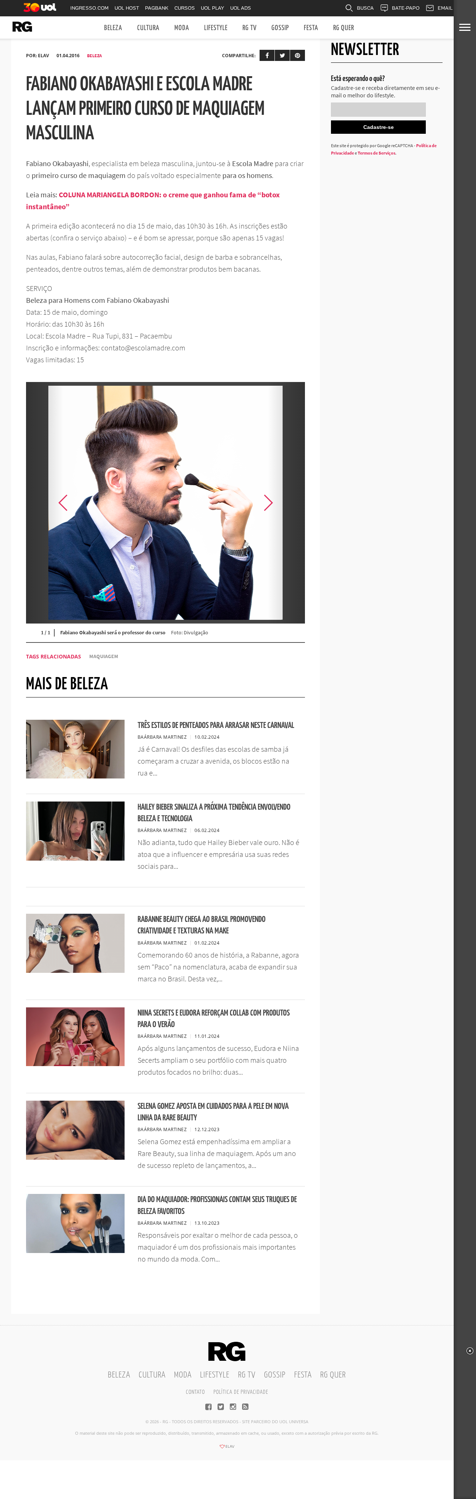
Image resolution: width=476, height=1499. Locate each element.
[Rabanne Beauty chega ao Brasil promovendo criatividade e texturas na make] (75, 971)
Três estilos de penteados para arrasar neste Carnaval (216, 725)
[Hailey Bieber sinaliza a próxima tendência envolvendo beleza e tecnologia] (75, 858)
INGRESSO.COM (89, 8)
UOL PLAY (212, 8)
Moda (181, 28)
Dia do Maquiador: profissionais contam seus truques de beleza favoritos (217, 1205)
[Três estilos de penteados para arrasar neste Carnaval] (75, 776)
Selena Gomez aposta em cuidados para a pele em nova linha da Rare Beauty (213, 1112)
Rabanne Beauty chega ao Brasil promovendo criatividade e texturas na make (202, 925)
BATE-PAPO (405, 8)
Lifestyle (216, 28)
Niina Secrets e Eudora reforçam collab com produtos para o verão (214, 1019)
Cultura (148, 28)
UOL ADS (240, 8)
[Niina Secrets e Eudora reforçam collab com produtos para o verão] (75, 1064)
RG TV (249, 28)
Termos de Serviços (376, 153)
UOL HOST (127, 8)
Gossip (280, 28)
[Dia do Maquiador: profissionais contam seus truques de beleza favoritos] (75, 1251)
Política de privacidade (240, 1392)
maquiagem (103, 656)
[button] (286, 503)
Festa (311, 28)
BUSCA (365, 8)
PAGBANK (156, 8)
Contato (195, 1392)
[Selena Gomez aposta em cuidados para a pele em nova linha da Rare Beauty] (75, 1157)
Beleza (113, 28)
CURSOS (184, 8)
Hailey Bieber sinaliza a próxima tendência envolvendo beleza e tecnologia (214, 813)
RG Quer (343, 28)
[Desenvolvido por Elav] (227, 1448)
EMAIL (445, 8)
